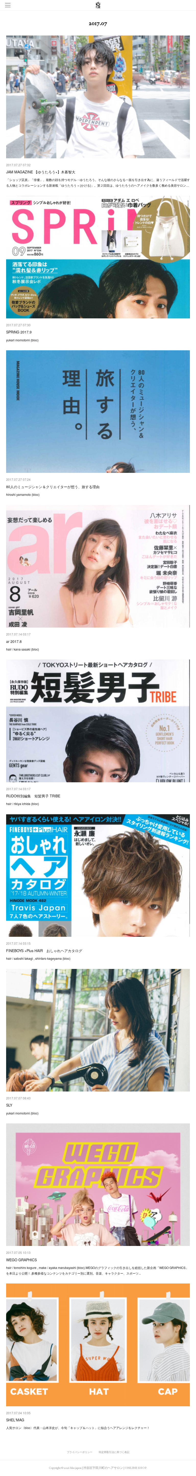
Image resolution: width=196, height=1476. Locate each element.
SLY (9, 1105)
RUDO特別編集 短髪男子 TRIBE (33, 795)
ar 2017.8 (14, 641)
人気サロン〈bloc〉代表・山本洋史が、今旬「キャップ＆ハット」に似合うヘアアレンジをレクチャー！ (78, 1427)
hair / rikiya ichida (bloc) (22, 803)
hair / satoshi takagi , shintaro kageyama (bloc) (38, 958)
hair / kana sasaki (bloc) (22, 649)
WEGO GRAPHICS (21, 1259)
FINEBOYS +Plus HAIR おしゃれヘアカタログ (44, 950)
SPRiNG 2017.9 (19, 331)
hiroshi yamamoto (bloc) (23, 494)
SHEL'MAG (15, 1419)
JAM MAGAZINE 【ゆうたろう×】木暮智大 (40, 171)
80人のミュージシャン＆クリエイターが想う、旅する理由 (53, 486)
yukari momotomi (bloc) (22, 340)
